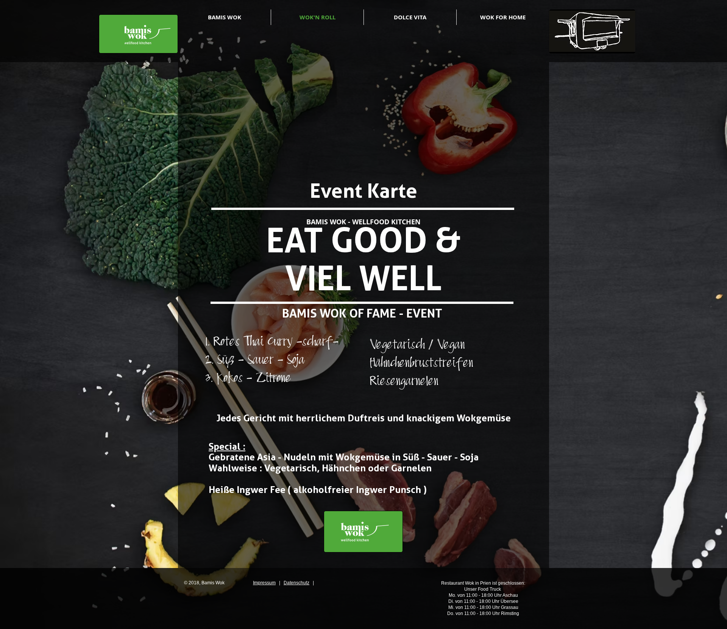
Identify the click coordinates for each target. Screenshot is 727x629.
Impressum (264, 582)
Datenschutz (296, 582)
